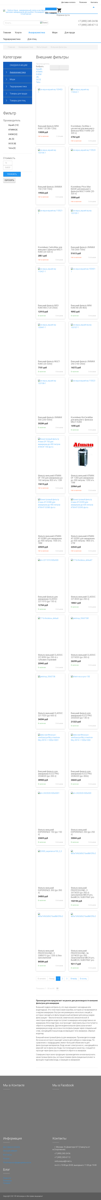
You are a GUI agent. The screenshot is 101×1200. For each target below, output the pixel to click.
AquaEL (39, 69)
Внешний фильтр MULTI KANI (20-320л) (49, 362)
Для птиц (32, 39)
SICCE (38, 80)
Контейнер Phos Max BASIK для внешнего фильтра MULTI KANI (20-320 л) (83, 190)
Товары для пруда (18, 93)
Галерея (6, 1183)
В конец (83, 979)
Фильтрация (42, 47)
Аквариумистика (37, 32)
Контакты (94, 2)
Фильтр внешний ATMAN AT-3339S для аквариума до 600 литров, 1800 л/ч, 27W (83, 539)
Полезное (83, 2)
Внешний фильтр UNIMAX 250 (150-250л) (83, 362)
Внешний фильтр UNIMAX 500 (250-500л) (50, 418)
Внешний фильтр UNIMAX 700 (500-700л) (83, 248)
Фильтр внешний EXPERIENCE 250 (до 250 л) (83, 832)
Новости (7, 1178)
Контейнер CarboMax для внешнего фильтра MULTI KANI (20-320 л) (50, 249)
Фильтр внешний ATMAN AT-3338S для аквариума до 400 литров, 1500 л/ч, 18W (50, 539)
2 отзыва (59, 136)
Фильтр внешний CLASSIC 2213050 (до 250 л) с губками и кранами (50, 657)
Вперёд (74, 979)
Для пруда (70, 32)
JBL (37, 77)
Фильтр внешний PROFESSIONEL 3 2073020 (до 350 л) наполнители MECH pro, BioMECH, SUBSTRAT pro (82, 892)
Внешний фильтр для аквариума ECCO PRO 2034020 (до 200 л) (48, 773)
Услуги (18, 32)
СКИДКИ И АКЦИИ (18, 65)
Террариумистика (12, 39)
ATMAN (39, 72)
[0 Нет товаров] (59, 12)
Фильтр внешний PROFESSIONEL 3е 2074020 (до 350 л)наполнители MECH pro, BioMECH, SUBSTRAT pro (83, 955)
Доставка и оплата (68, 2)
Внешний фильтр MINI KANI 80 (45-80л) (81, 306)
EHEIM (38, 74)
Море (55, 32)
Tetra (38, 82)
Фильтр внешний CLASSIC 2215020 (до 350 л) (83, 656)
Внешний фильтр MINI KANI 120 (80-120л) (48, 127)
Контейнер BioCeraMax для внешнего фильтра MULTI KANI (82, 419)
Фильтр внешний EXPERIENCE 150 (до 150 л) (50, 832)
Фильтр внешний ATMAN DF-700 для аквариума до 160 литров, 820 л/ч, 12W (50, 477)
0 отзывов (92, 141)
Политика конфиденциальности (17, 1162)
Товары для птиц (18, 100)
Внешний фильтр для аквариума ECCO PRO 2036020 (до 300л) (81, 773)
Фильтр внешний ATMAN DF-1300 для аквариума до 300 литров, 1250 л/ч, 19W (82, 479)
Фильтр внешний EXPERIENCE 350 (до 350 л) (50, 890)
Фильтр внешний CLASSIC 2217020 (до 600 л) (50, 714)
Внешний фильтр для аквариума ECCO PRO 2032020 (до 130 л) (81, 715)
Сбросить (9, 180)
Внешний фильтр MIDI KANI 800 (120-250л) (48, 306)
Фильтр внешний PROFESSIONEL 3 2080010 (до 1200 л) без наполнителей (50, 954)
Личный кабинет (10, 1151)
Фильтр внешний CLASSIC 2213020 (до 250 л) (83, 598)
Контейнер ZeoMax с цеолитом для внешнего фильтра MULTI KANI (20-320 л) (83, 129)
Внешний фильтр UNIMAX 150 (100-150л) (50, 187)
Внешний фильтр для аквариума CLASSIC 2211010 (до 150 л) (48, 599)
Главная (7, 32)
